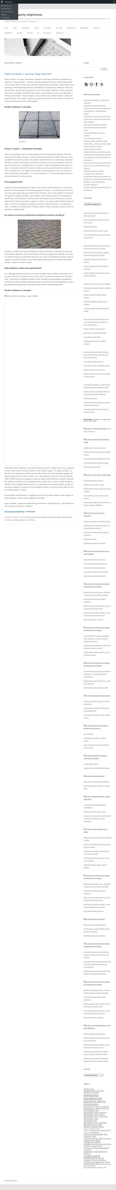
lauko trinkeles (42, 517)
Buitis (15, 28)
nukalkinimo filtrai (91, 1144)
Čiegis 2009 (103, 1167)
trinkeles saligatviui (19, 520)
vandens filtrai (92, 1156)
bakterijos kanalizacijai (93, 1097)
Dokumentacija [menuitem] (6, 9)
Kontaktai (59, 33)
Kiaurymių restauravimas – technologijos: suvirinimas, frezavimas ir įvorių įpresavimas (97, 818)
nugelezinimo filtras (92, 1140)
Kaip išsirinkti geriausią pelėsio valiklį (96, 688)
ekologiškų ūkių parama (95, 1112)
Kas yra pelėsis (88, 734)
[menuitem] (2, 2)
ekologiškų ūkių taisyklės (95, 1122)
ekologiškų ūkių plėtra (94, 1114)
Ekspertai (101, 919)
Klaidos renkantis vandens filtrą (94, 329)
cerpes (106, 1106)
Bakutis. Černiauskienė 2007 (96, 1106)
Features (59, 28)
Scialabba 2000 (89, 1148)
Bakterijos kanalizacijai (92, 728)
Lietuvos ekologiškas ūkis (96, 1134)
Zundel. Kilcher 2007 (92, 1164)
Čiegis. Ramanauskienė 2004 (92, 1167)
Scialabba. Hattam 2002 (93, 1146)
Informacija (71, 28)
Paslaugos (47, 28)
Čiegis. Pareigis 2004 (89, 1166)
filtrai (86, 1124)
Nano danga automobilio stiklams (95, 333)
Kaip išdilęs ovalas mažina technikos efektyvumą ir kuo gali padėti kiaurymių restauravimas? (97, 964)
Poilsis (36, 28)
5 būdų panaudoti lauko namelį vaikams (97, 284)
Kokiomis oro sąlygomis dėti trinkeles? (96, 782)
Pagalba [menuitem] (4, 15)
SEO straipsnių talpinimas (23, 14)
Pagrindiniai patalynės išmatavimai (95, 564)
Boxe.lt (7, 503)
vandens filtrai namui (94, 1158)
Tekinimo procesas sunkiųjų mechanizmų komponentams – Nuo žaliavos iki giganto (97, 111)
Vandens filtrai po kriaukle (92, 149)
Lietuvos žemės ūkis (93, 1138)
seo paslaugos (102, 1148)
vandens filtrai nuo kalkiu (94, 1160)
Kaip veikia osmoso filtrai (92, 337)
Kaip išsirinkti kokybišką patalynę (95, 568)
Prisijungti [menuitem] (8, 2)
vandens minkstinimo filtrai (97, 1162)
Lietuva (95, 1132)
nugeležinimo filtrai (92, 1142)
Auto (6, 28)
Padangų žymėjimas (90, 227)
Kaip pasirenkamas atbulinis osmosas (96, 463)
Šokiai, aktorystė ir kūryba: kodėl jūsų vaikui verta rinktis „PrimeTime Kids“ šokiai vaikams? (97, 165)
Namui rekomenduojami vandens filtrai (97, 521)
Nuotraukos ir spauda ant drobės (95, 105)
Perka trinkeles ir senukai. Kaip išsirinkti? (28, 74)
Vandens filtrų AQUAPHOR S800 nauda (97, 768)
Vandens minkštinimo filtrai (93, 146)
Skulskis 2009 (87, 1150)
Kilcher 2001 (106, 1130)
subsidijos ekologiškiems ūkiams (96, 1152)
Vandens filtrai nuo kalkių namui (94, 448)
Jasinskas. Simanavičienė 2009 (92, 1130)
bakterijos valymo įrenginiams (95, 1102)
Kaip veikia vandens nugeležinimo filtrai (97, 366)
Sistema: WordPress (11, 1180)
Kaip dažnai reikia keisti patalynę (94, 576)
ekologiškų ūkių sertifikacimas (91, 1119)
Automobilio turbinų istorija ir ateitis (96, 231)
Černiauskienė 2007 (105, 1164)
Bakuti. (86, 1106)
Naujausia (96, 28)
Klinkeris (101, 776)
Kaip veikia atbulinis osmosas (93, 361)
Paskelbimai (84, 28)
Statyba (30, 33)
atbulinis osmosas (91, 1092)
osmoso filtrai (105, 1144)
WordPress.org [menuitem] (6, 6)
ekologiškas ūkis (91, 1110)
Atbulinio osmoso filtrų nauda (94, 485)
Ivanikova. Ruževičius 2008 (91, 1129)
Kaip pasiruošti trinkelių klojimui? (95, 925)
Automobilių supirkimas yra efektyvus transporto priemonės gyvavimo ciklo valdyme (96, 954)
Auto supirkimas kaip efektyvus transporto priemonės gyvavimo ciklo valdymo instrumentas (96, 322)
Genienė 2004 (95, 1124)
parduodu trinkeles (54, 517)
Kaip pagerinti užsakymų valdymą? (95, 125)
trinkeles (10, 520)
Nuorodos (47, 33)
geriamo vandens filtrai (94, 1126)
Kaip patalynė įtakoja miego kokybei (96, 572)
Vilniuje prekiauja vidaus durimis (94, 1034)
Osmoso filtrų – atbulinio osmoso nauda (97, 144)
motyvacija (107, 1138)
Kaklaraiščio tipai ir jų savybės (93, 171)
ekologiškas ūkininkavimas (96, 1108)
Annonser (8, 33)
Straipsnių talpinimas (91, 758)
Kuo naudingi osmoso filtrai (93, 138)
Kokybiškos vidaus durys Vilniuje (94, 543)
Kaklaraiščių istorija (90, 539)
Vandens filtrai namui (91, 764)
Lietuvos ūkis (90, 1136)
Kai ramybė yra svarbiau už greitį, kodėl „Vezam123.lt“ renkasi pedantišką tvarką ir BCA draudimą (97, 119)
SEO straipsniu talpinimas (15, 511)
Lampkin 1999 (88, 1132)
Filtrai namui (106, 475)
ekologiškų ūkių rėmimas (96, 1116)
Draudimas (26, 28)
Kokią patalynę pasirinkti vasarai (94, 559)
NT (38, 33)
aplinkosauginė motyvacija (94, 1090)
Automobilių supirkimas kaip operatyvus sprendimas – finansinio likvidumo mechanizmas (97, 674)
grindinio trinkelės (31, 517)
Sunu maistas (105, 696)
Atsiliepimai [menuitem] (5, 18)
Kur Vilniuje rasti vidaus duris (93, 174)
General (19, 33)
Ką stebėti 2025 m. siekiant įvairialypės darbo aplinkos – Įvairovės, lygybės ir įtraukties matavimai (96, 638)
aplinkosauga (89, 1089)
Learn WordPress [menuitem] (7, 12)
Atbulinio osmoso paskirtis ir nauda (95, 141)
